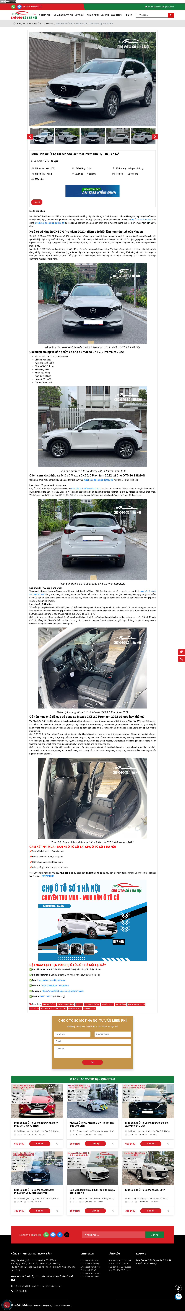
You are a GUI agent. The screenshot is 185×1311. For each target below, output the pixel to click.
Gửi (92, 1062)
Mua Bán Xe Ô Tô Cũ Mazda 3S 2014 (145, 1189)
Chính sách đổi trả (88, 1270)
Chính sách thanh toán (90, 1273)
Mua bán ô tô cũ (49, 1004)
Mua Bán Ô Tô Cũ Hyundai (119, 1260)
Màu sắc (39, 179)
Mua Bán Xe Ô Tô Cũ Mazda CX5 (53, 1008)
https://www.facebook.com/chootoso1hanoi (63, 991)
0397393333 (36, 6)
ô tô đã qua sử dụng (66, 1004)
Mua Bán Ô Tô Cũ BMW (118, 1264)
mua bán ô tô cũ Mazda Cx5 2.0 (49, 223)
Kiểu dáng (80, 168)
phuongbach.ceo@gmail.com (161, 7)
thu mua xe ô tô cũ (92, 1004)
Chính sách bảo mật (89, 1260)
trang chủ (45, 15)
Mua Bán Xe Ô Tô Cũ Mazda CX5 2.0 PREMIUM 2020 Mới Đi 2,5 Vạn (34, 1191)
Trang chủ (21, 23)
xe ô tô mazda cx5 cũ (136, 1004)
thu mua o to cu (89, 1008)
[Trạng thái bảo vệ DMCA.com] (8, 1)
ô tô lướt (79, 1004)
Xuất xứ (79, 174)
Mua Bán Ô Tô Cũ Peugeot (119, 1267)
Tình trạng (121, 168)
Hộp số (119, 174)
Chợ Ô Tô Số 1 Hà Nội (140, 219)
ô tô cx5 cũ (34, 1008)
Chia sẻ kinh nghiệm (98, 15)
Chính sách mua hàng (90, 1264)
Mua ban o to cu (74, 1008)
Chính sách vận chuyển (90, 1267)
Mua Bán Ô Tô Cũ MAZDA (41, 23)
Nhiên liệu (40, 174)
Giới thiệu (116, 15)
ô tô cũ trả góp (107, 1004)
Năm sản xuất (42, 168)
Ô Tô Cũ (79, 15)
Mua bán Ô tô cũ (63, 15)
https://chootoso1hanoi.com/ (55, 985)
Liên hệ (128, 15)
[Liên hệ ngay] (181, 659)
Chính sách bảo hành (90, 1277)
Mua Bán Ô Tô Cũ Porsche (119, 1270)
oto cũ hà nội (121, 1004)
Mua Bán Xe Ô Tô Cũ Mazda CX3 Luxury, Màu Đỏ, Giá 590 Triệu (36, 1124)
